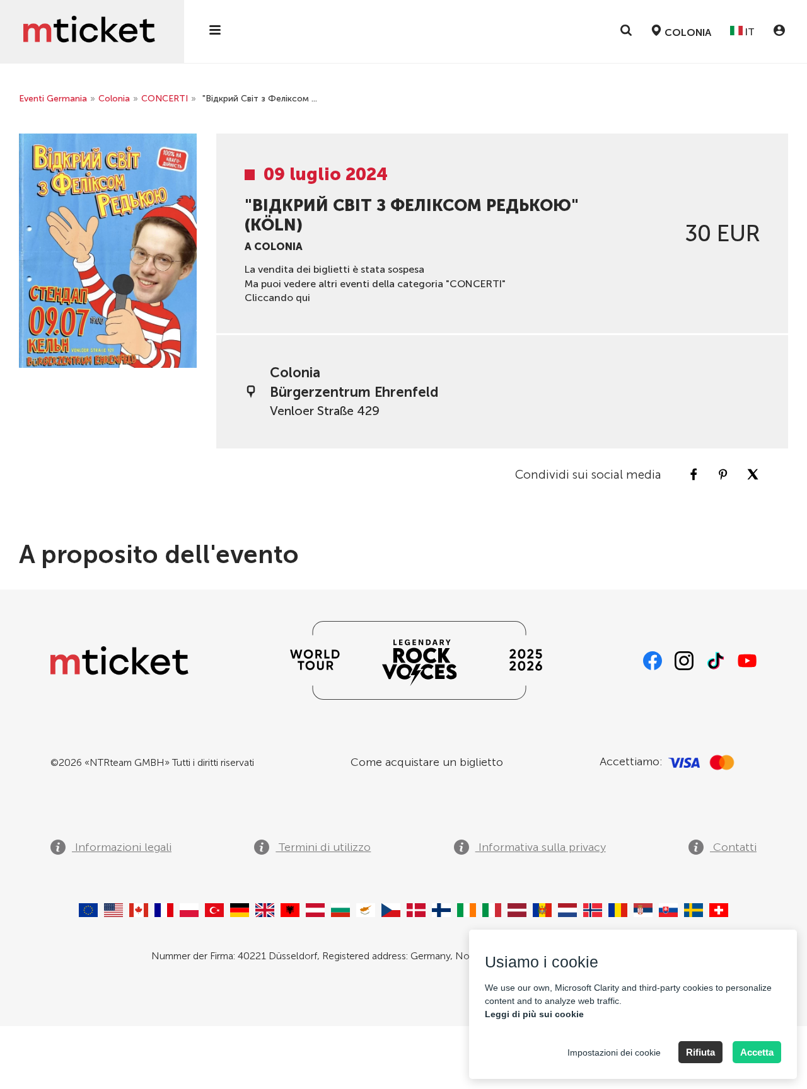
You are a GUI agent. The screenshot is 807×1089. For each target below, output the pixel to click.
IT (749, 32)
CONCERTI (164, 98)
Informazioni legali (121, 847)
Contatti (733, 847)
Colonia (114, 98)
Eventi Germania (53, 98)
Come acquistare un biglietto (427, 762)
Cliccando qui (277, 298)
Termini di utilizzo (323, 847)
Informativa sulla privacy (540, 847)
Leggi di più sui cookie (534, 1014)
